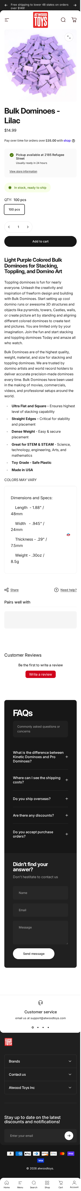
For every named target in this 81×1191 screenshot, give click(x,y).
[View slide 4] (46, 1035)
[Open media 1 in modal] (69, 37)
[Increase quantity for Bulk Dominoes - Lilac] (27, 227)
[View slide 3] (41, 1035)
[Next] (75, 5)
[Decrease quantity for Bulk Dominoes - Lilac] (9, 227)
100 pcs (14, 209)
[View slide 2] (36, 1035)
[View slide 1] (31, 1035)
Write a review (40, 674)
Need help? (68, 590)
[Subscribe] (65, 1143)
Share (14, 590)
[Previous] (6, 5)
